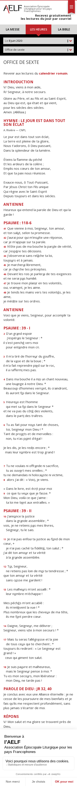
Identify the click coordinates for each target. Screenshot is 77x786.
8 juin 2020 (37, 41)
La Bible (64, 29)
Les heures (38, 29)
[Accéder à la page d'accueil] (12, 8)
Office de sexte (37, 50)
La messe (13, 29)
